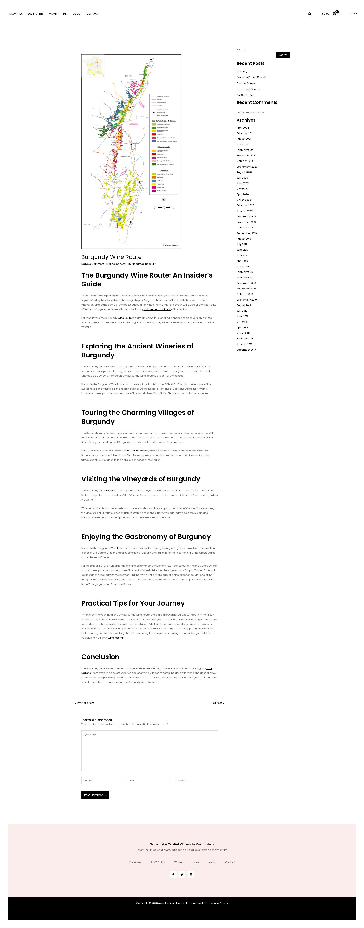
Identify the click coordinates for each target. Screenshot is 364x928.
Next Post (218, 703)
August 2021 (244, 139)
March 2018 (243, 333)
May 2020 (242, 189)
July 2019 (242, 244)
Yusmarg (242, 71)
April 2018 (242, 327)
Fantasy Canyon (246, 83)
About (77, 14)
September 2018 (247, 300)
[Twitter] (182, 874)
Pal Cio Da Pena (246, 95)
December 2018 (246, 283)
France (110, 264)
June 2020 (243, 183)
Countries (16, 14)
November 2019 (246, 222)
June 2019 (243, 250)
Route (109, 490)
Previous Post (84, 703)
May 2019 (242, 255)
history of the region (136, 450)
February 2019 (245, 272)
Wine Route (125, 318)
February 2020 (245, 205)
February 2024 (245, 133)
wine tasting (115, 637)
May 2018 (242, 322)
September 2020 (247, 166)
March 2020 (244, 200)
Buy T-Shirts (36, 14)
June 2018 (243, 316)
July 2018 (242, 311)
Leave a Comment (92, 264)
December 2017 (246, 350)
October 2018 (245, 294)
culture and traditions (157, 309)
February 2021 (245, 150)
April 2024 (243, 128)
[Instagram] (191, 874)
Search (241, 49)
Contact (92, 14)
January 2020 (245, 211)
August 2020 (244, 172)
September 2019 (247, 233)
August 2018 (244, 305)
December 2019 (246, 216)
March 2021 (243, 144)
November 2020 (247, 155)
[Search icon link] (309, 14)
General (121, 264)
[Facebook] (173, 874)
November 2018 (246, 288)
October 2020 (245, 161)
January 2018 (245, 344)
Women (53, 14)
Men (65, 14)
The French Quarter (248, 89)
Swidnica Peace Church (251, 77)
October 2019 (245, 227)
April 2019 (242, 261)
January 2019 (245, 277)
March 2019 (243, 266)
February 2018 (245, 338)
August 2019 (244, 239)
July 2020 (242, 177)
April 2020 (243, 194)
